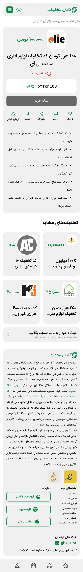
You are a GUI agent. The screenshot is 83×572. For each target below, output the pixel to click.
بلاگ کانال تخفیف (68, 523)
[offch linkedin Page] (57, 543)
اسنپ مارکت (45, 396)
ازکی (8, 396)
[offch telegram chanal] (74, 543)
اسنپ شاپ (30, 396)
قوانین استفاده (69, 503)
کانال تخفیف (51, 550)
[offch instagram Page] (68, 543)
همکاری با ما (70, 518)
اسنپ (73, 391)
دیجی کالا (13, 385)
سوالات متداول (69, 513)
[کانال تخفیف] (62, 9)
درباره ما (73, 494)
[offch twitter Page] (62, 543)
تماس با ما (72, 499)
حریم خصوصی (70, 508)
